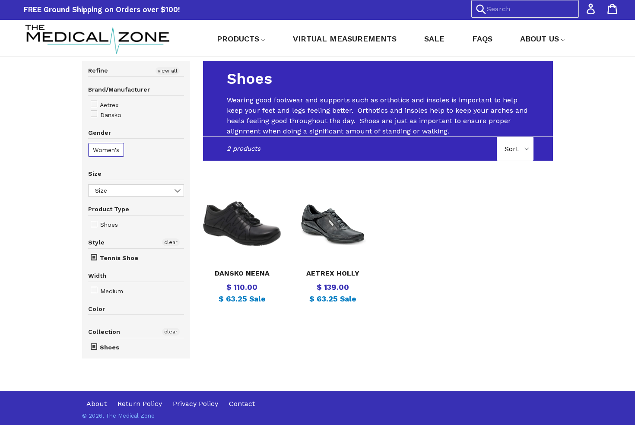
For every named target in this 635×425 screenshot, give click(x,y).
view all (168, 71)
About (96, 404)
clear (171, 242)
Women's (106, 149)
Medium (110, 291)
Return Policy (139, 404)
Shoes (108, 224)
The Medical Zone (130, 415)
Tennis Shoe (118, 257)
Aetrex (108, 104)
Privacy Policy (195, 404)
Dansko (109, 114)
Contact (242, 404)
